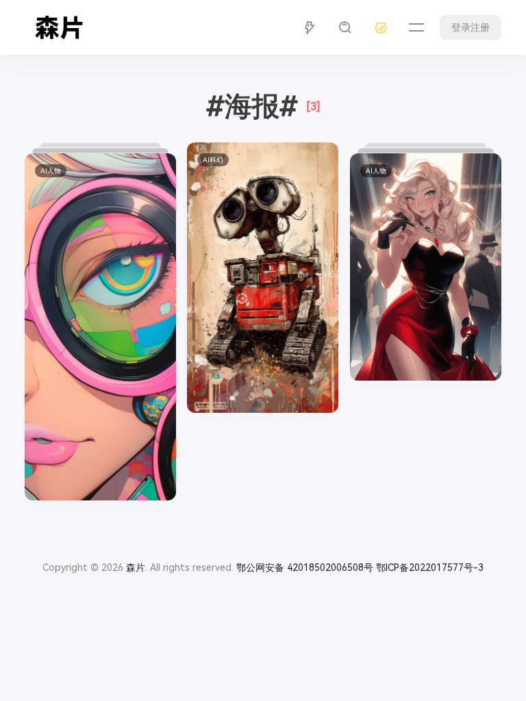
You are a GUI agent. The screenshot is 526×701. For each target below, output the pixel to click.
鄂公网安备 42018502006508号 (304, 567)
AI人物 (50, 171)
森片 (135, 567)
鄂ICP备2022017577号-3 (430, 567)
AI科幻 (213, 160)
